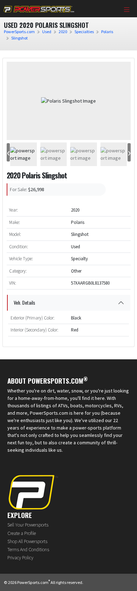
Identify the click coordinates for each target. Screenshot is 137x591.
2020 (63, 31)
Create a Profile (21, 533)
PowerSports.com (19, 31)
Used (46, 31)
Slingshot (19, 38)
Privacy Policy (20, 557)
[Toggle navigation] (126, 10)
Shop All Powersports (27, 541)
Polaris (107, 31)
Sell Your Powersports (27, 525)
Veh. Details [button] (24, 302)
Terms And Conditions (28, 549)
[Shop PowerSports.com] (39, 8)
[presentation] (8, 152)
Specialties (84, 31)
